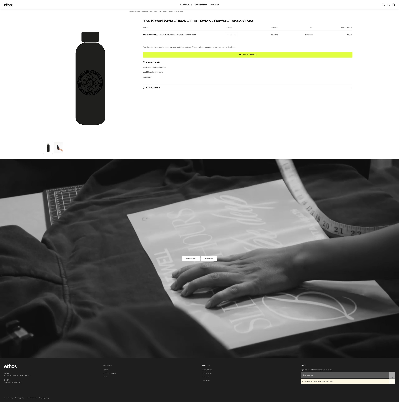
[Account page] (388, 4)
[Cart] (393, 4)
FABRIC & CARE (153, 88)
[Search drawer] (383, 4)
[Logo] (8, 4)
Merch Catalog (191, 258)
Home (131, 12)
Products (137, 12)
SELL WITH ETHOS (249, 54)
